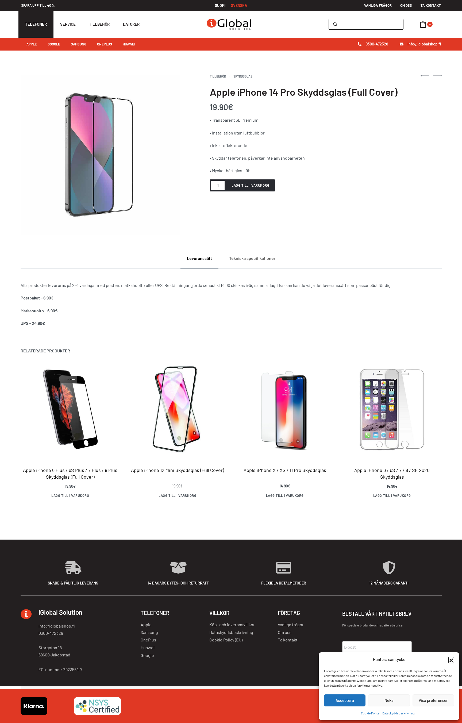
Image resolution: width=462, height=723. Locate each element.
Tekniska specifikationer (252, 258)
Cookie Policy (370, 713)
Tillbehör (218, 76)
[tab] (199, 258)
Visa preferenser (433, 700)
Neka (389, 700)
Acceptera (345, 700)
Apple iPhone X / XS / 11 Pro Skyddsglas (284, 470)
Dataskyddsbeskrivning (398, 713)
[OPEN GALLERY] (101, 155)
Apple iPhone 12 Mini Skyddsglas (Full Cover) (177, 470)
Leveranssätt (199, 258)
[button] (451, 659)
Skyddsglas (242, 76)
